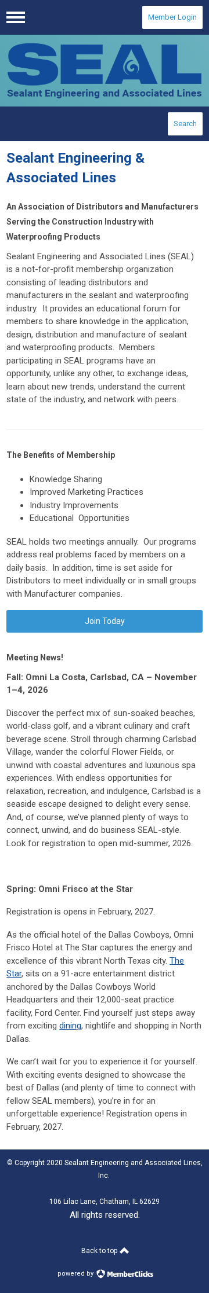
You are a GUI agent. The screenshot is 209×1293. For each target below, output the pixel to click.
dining (70, 1025)
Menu (15, 17)
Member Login (172, 17)
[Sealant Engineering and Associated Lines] (104, 71)
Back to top (100, 1251)
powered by (76, 1273)
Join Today (105, 621)
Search (185, 123)
